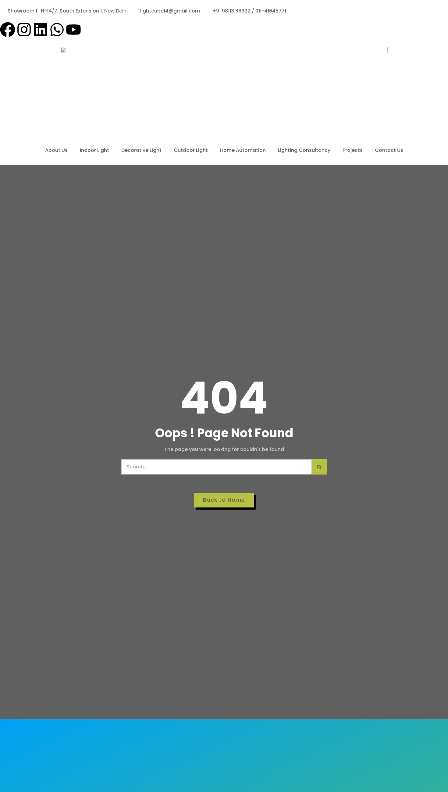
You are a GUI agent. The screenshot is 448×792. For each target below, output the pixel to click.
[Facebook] (7, 31)
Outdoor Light (191, 150)
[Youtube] (73, 31)
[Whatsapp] (57, 31)
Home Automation (243, 150)
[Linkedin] (40, 31)
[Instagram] (24, 31)
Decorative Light (141, 150)
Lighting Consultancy (304, 150)
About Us (56, 150)
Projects (353, 150)
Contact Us (389, 150)
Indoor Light (94, 150)
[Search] (319, 467)
